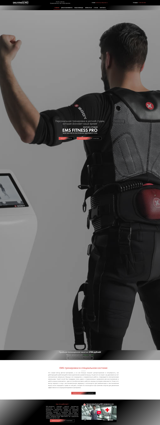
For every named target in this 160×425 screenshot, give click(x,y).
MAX (92, 355)
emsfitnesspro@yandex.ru (102, 2)
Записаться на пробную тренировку (89, 138)
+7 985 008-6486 (142, 2)
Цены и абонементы (66, 138)
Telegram (86, 355)
